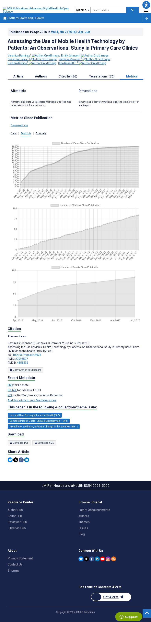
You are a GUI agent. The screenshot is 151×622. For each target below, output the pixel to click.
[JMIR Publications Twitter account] (86, 558)
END (10, 385)
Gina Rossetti (68, 63)
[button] (146, 4)
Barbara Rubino (18, 63)
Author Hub (15, 510)
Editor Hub (15, 516)
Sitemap (13, 570)
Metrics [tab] (132, 76)
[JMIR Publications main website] (36, 10)
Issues (83, 528)
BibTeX (12, 390)
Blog (81, 534)
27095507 (21, 358)
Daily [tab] (14, 133)
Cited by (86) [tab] (68, 76)
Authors (83, 516)
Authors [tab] (41, 76)
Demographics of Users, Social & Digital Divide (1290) (39, 421)
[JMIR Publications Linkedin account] (97, 558)
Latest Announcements (94, 510)
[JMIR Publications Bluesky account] (80, 558)
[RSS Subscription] (113, 558)
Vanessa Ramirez (70, 59)
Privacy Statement (20, 558)
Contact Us (15, 564)
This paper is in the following (52, 407)
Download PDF (20, 443)
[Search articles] (132, 10)
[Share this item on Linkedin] (26, 459)
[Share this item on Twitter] (15, 459)
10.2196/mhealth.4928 (27, 354)
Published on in (50, 32)
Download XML (45, 443)
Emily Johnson (71, 55)
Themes (84, 522)
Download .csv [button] (19, 125)
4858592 (22, 362)
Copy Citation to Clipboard (26, 370)
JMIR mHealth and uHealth (25, 18)
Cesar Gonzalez (18, 59)
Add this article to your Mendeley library (32, 400)
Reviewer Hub (17, 522)
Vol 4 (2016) (70, 32)
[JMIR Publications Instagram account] (108, 558)
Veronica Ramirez (19, 55)
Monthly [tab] (26, 133)
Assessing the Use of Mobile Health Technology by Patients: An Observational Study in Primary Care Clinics (73, 44)
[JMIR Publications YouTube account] (102, 558)
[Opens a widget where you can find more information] (128, 617)
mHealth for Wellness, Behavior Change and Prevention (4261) (44, 426)
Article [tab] (18, 76)
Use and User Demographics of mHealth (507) (35, 415)
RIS (10, 395)
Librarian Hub (17, 528)
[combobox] (108, 10)
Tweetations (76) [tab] (101, 76)
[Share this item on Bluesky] (10, 459)
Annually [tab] (41, 133)
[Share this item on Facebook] (21, 459)
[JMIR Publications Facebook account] (91, 558)
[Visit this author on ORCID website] (45, 55)
